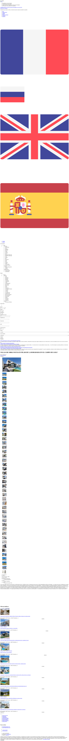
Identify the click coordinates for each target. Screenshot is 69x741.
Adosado (6, 252)
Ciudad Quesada (7, 283)
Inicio (3, 11)
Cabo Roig (7, 280)
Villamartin (7, 300)
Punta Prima (7, 296)
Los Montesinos (7, 292)
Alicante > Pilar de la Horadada (5, 638)
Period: (1, 330)
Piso (6, 258)
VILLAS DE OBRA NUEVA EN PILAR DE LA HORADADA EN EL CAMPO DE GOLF (14, 640)
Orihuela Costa (7, 293)
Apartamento (7, 247)
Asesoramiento (4, 717)
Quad (6, 260)
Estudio (6, 257)
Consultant (5, 8)
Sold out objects (4, 721)
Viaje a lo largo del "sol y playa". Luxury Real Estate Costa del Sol (10, 340)
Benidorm (6, 278)
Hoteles (6, 267)
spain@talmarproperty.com (6, 727)
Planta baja (6, 259)
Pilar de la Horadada (8, 294)
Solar (6, 261)
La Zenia (6, 291)
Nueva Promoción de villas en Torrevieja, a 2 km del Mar (8, 628)
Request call (2, 8)
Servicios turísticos (5, 719)
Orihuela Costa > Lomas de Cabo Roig (6, 650)
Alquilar (3, 242)
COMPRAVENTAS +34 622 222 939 (6, 7)
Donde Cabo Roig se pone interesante (6, 652)
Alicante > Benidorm (3, 696)
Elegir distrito (2, 303)
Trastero (6, 262)
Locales (6, 268)
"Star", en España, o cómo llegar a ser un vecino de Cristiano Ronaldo (10, 348)
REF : (1, 324)
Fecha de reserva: (3, 327)
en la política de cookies (46, 739)
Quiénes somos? (4, 12)
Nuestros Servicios (5, 715)
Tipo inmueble (2, 243)
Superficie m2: (2, 317)
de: (0, 307)
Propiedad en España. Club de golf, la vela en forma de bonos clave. (10, 346)
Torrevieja (3, 16)
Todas (4, 245)
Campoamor (7, 281)
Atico (6, 253)
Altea (6, 276)
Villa (6, 248)
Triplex (6, 263)
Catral (6, 282)
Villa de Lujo (7, 264)
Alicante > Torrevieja (3, 626)
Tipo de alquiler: (2, 333)
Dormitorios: (2, 312)
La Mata (6, 290)
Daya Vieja (7, 285)
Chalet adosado (7, 270)
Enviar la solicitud (3, 355)
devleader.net (9, 734)
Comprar (3, 13)
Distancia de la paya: (3, 314)
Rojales (6, 297)
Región (1, 273)
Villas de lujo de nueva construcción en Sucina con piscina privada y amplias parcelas (13, 663)
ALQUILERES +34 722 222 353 (17, 7)
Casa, (6, 256)
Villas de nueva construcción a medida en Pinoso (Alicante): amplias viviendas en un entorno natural (15, 616)
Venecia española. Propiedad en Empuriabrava (7, 343)
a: (0, 308)
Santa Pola (6, 298)
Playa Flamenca (7, 295)
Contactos (3, 15)
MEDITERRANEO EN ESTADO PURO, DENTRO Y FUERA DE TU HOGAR (12, 709)
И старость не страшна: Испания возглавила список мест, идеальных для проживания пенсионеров (16, 347)
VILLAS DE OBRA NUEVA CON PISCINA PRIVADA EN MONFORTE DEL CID (13, 686)
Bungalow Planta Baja (8, 255)
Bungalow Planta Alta (8, 254)
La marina (6, 289)
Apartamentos (7, 271)
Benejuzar (6, 277)
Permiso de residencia (5, 720)
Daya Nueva (7, 284)
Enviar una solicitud (5, 14)
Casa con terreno (7, 265)
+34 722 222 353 (4, 730)
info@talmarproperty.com (6, 726)
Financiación (4, 716)
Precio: (1, 306)
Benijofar (6, 279)
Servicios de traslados (5, 718)
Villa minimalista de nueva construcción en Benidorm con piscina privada (11, 698)
